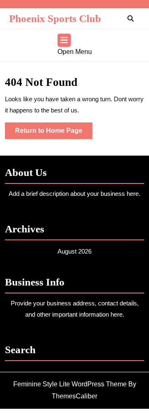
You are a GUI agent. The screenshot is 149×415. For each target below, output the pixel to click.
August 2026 (74, 251)
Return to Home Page (53, 133)
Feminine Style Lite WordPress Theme (70, 384)
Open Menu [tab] (75, 52)
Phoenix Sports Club (55, 18)
